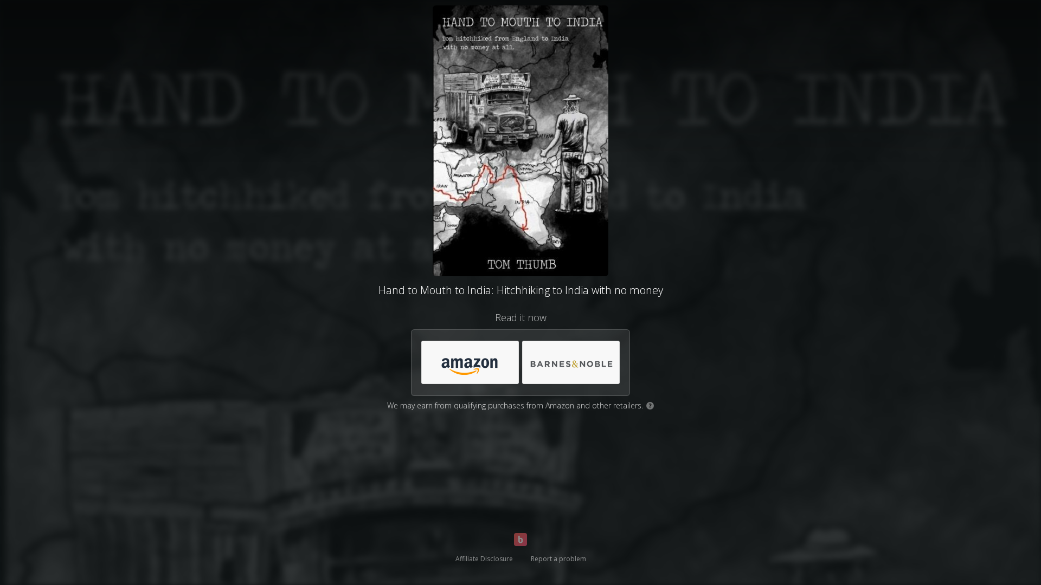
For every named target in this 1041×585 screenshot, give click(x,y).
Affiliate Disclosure (484, 558)
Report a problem (558, 558)
